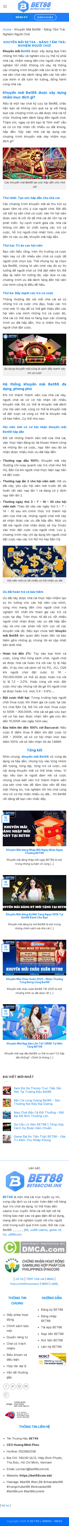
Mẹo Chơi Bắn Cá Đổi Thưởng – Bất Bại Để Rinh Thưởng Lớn (39, 1114)
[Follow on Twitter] (13, 1386)
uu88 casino (38, 1230)
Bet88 (25, 51)
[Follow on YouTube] (26, 1386)
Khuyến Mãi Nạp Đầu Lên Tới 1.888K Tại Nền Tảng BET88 (34, 1045)
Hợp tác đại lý (16, 1366)
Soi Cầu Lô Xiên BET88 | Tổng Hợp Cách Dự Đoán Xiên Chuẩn (39, 1126)
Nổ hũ (5, 1505)
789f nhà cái (35, 1279)
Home (7, 29)
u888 (54, 1283)
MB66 (50, 1279)
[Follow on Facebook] (6, 1386)
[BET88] (34, 6)
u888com (15, 1234)
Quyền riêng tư (17, 1337)
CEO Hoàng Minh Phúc (23, 1445)
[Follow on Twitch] (6, 1395)
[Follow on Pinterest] (19, 1386)
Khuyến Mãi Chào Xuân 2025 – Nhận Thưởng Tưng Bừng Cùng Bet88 (34, 981)
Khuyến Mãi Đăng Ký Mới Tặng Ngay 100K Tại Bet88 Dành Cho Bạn (34, 916)
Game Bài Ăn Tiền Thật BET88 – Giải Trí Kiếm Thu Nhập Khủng (39, 1138)
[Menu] (5, 6)
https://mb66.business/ (24, 1283)
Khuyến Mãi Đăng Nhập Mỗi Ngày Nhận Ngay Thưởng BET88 (34, 851)
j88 (26, 1230)
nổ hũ (19, 1279)
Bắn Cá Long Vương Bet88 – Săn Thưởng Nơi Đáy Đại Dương (37, 1102)
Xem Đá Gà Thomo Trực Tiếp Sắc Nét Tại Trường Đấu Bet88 (37, 1090)
